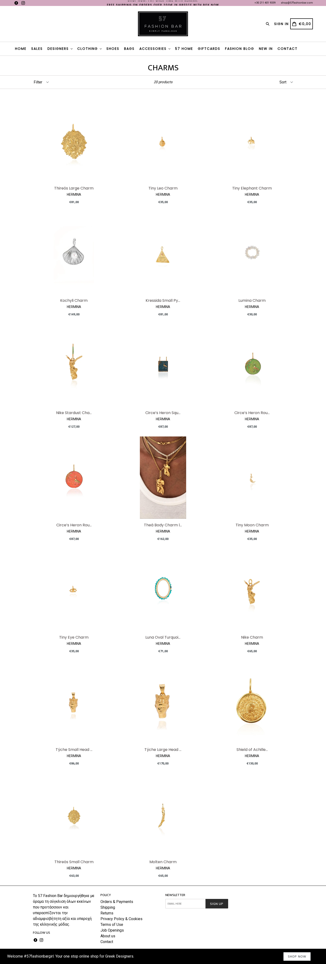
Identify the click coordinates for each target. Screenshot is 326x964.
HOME (20, 48)
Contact (106, 941)
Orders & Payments (116, 901)
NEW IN (266, 48)
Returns (106, 913)
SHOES (112, 48)
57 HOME (184, 48)
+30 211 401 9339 (264, 2)
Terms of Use (111, 924)
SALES (37, 48)
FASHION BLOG (239, 48)
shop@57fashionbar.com (297, 2)
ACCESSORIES (153, 48)
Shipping (107, 907)
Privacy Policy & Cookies (121, 919)
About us (107, 936)
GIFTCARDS (209, 48)
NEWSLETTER (175, 895)
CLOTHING (88, 48)
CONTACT (288, 48)
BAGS (129, 48)
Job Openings (112, 930)
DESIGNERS (58, 48)
